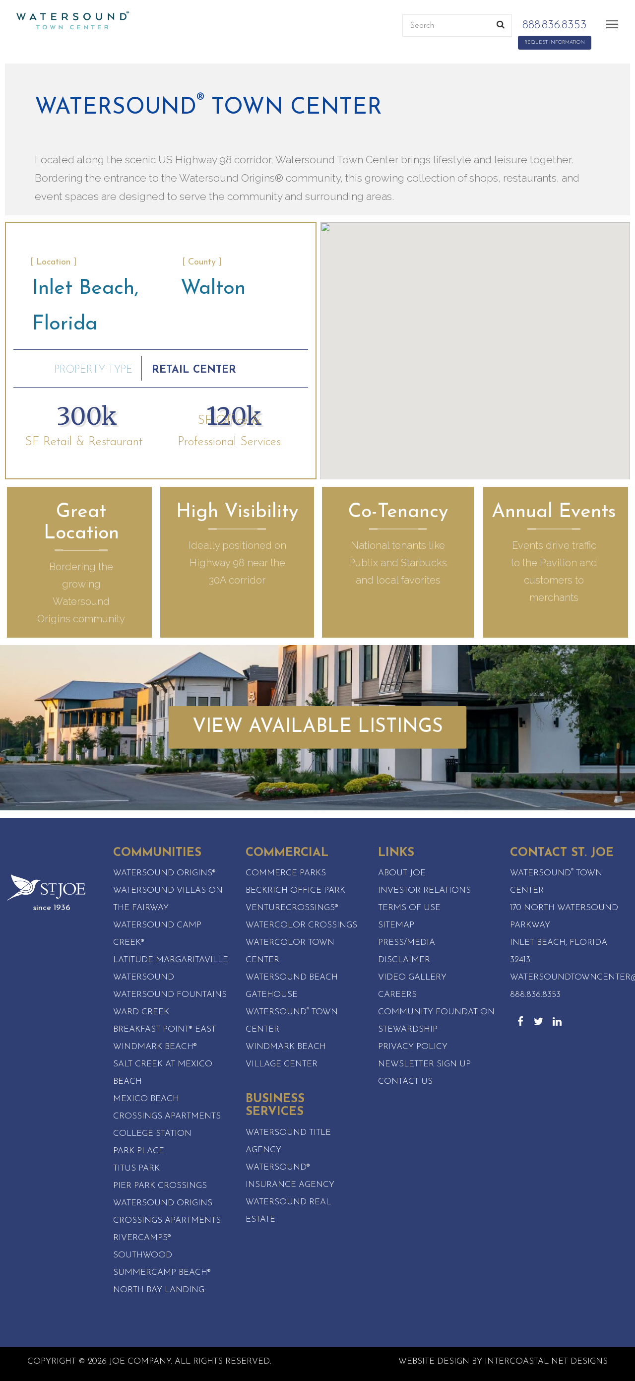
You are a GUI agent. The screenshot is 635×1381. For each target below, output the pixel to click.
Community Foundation (436, 1012)
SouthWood (142, 1255)
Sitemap (396, 925)
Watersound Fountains (170, 994)
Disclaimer (404, 960)
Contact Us (405, 1081)
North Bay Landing (158, 1290)
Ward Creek (141, 1012)
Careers (397, 994)
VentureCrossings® (292, 908)
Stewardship (408, 1029)
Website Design (433, 1361)
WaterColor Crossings (301, 925)
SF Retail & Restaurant (84, 442)
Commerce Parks (286, 873)
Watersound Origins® (164, 873)
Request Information (554, 42)
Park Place (138, 1151)
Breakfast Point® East (164, 1029)
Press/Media (406, 942)
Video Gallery (412, 977)
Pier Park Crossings (160, 1186)
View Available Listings (317, 727)
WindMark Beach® (155, 1047)
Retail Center (194, 370)
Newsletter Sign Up (424, 1064)
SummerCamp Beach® (162, 1272)
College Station (152, 1133)
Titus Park (136, 1168)
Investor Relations (424, 890)
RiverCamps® (142, 1238)
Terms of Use (409, 908)
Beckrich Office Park (295, 890)
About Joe (402, 873)
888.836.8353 (42, 34)
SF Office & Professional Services (229, 431)
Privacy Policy (412, 1047)
